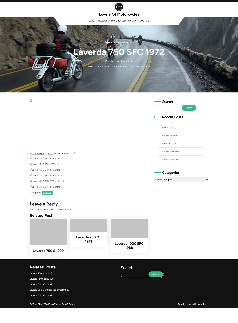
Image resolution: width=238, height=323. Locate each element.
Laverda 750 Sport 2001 (41, 273)
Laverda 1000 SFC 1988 (129, 245)
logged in (47, 209)
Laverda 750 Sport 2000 (42, 279)
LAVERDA (119, 66)
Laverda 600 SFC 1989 (41, 284)
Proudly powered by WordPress (193, 304)
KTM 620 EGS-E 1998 (169, 151)
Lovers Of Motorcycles (119, 14)
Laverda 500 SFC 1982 (41, 295)
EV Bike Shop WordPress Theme (46, 304)
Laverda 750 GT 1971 (88, 239)
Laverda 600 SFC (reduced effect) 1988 (49, 290)
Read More (47, 232)
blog (91, 21)
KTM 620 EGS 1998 (168, 135)
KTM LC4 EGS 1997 (168, 127)
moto (50, 153)
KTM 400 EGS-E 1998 (169, 159)
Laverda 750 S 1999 (48, 251)
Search (167, 101)
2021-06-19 (38, 153)
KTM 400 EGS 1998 (168, 143)
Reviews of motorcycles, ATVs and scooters (123, 21)
